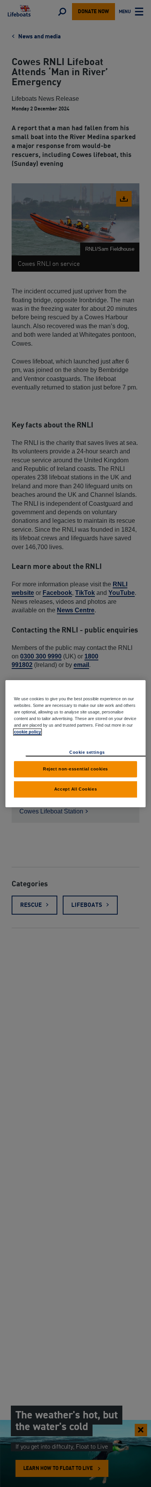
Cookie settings (87, 752)
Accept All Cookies (75, 789)
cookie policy (27, 731)
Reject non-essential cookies (75, 769)
